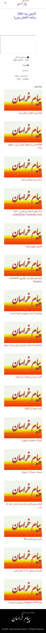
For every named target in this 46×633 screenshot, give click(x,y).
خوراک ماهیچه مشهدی (32, 440)
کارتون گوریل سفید (34, 246)
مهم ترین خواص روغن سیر (30, 113)
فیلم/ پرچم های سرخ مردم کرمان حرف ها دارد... (24, 505)
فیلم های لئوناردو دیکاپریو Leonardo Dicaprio (25, 280)
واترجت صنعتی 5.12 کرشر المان (28, 571)
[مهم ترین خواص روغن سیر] (23, 100)
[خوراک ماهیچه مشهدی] (23, 428)
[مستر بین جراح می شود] (23, 167)
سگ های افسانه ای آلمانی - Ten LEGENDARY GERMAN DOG (27, 213)
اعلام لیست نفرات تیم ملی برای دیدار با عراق (23, 345)
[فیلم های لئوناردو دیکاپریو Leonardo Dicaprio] (23, 265)
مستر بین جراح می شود (31, 180)
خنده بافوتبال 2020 (33, 409)
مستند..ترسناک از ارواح (32, 472)
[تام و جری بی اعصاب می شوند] (23, 364)
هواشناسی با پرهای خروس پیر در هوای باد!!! (25, 146)
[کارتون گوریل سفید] (23, 234)
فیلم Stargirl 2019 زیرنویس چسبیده (25, 602)
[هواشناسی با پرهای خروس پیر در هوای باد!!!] (23, 132)
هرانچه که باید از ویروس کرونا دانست (26, 313)
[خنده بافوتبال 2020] (23, 396)
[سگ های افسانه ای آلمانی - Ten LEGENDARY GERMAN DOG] (23, 199)
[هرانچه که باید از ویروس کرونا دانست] (23, 301)
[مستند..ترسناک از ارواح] (23, 459)
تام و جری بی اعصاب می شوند (28, 377)
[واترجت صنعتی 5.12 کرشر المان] (23, 558)
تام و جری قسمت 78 (32, 539)
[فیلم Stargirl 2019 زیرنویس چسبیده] (23, 590)
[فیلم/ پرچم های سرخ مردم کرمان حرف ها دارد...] (23, 491)
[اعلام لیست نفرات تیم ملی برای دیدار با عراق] (23, 332)
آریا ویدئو (24, 76)
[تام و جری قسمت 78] (23, 526)
